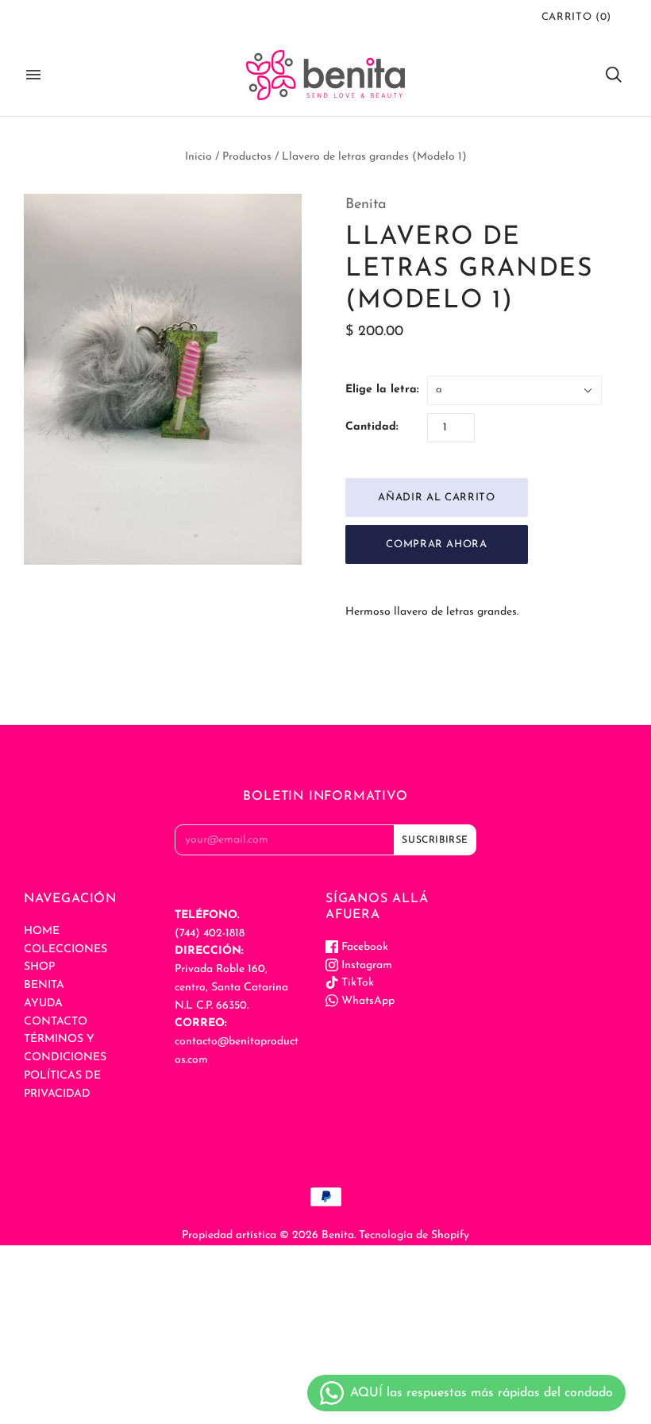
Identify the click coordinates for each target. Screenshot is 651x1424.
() (576, 17)
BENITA (44, 985)
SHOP (39, 967)
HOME (42, 931)
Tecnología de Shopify (414, 1235)
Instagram (365, 965)
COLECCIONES (65, 949)
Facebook (363, 947)
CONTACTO (55, 1022)
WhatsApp (366, 1001)
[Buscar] (613, 74)
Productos (247, 157)
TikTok (356, 983)
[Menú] (33, 75)
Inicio (198, 157)
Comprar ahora (436, 544)
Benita (366, 205)
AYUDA (43, 1003)
